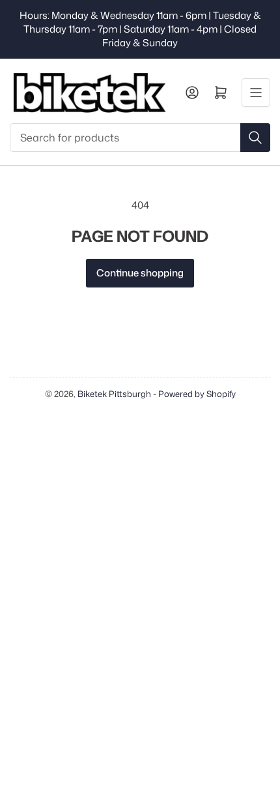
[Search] (255, 137)
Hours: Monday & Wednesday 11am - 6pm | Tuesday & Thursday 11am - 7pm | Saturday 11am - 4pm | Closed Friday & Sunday (140, 29)
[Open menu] (256, 92)
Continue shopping (140, 273)
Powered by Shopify (197, 394)
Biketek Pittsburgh (114, 394)
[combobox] (140, 137)
